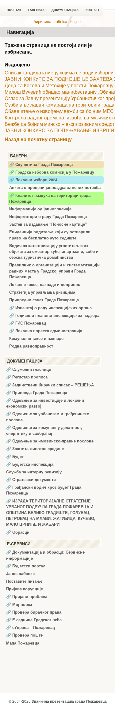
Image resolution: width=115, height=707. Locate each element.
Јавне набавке (20, 573)
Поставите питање (24, 581)
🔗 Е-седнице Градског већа (34, 619)
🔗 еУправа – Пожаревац (30, 627)
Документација (65, 10)
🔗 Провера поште (24, 635)
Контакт (92, 10)
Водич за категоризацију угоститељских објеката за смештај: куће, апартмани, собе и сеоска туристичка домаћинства (53, 251)
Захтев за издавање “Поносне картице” (48, 224)
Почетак (14, 10)
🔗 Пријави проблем (26, 596)
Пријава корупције (24, 589)
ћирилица (42, 21)
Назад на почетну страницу (38, 139)
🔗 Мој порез (19, 604)
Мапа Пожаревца (22, 643)
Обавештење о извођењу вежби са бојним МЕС (59, 111)
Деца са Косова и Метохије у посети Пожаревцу (59, 85)
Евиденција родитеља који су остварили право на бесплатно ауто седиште (49, 234)
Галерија (36, 10)
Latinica (60, 21)
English (76, 21)
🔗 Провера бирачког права (33, 612)
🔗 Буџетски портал (25, 566)
